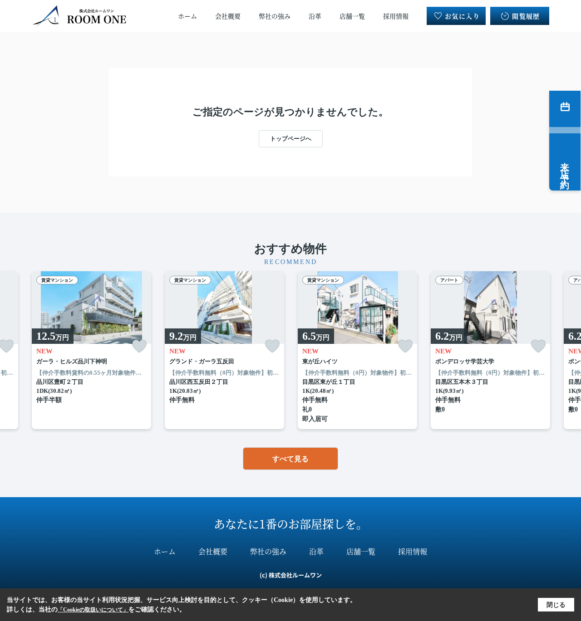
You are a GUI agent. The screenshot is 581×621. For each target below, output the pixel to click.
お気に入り (462, 15)
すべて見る (290, 459)
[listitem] (91, 350)
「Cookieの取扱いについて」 (93, 609)
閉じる (556, 604)
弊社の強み (274, 15)
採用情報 (396, 15)
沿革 (315, 15)
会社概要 (228, 15)
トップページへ (290, 138)
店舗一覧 (352, 15)
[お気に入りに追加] (139, 346)
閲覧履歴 (526, 15)
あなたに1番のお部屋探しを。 (291, 523)
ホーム (187, 15)
